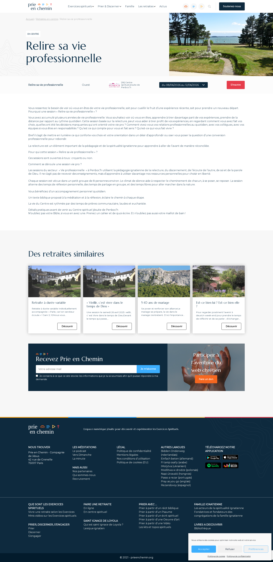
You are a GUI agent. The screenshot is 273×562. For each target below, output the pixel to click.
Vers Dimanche (82, 454)
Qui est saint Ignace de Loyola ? (103, 524)
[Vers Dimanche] (194, 6)
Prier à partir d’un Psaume (155, 511)
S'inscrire (236, 84)
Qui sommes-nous (84, 475)
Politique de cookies (216, 556)
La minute (79, 458)
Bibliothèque (202, 528)
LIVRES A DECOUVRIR (208, 524)
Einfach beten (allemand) (177, 458)
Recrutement (81, 478)
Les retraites (145, 6)
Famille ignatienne (208, 504)
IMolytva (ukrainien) (173, 466)
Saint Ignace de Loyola (101, 520)
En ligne (89, 508)
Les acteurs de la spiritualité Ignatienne (219, 508)
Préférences (256, 549)
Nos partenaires (82, 471)
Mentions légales (127, 454)
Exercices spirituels (80, 6)
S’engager (34, 535)
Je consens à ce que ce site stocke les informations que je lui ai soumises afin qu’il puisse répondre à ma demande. (97, 378)
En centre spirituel (95, 511)
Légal (121, 447)
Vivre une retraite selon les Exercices (51, 511)
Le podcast (79, 451)
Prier (31, 528)
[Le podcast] (186, 6)
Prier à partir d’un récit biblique (159, 508)
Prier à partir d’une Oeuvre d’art (159, 519)
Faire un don (206, 379)
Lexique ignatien (94, 528)
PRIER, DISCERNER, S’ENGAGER (49, 524)
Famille (129, 6)
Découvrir (67, 326)
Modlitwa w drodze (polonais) (179, 470)
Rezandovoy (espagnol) (176, 485)
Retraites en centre (47, 19)
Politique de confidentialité (239, 556)
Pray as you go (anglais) (175, 481)
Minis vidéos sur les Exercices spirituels (52, 515)
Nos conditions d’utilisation (133, 458)
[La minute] (201, 6)
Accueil (30, 19)
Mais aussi (80, 467)
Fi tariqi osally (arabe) (174, 462)
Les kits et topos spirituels (155, 527)
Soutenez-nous (232, 6)
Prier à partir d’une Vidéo (154, 523)
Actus (163, 6)
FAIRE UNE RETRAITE (98, 504)
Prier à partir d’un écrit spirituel (158, 515)
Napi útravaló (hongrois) (176, 473)
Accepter (203, 549)
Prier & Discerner (108, 6)
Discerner (34, 532)
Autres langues (173, 447)
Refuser (230, 549)
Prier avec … (148, 504)
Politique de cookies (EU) (132, 462)
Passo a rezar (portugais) (176, 477)
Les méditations (84, 447)
